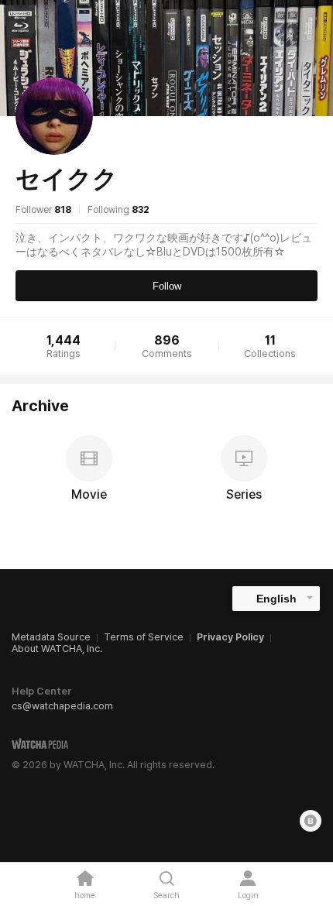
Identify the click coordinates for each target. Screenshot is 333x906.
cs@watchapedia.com (62, 706)
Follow (167, 286)
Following (118, 209)
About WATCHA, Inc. (57, 648)
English (276, 598)
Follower (43, 209)
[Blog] (310, 821)
